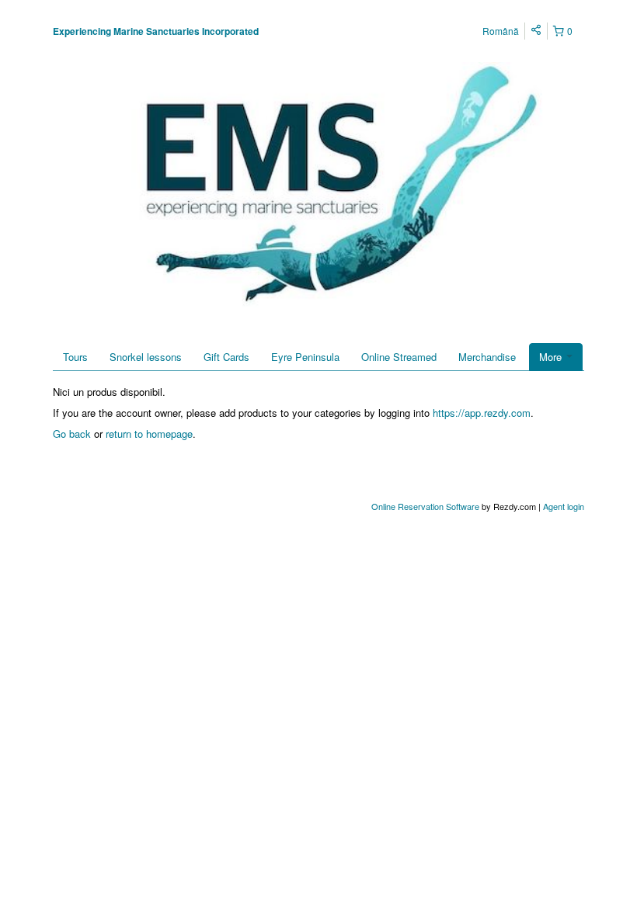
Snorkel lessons (146, 356)
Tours (75, 356)
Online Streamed (399, 356)
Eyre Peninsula (305, 356)
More (552, 356)
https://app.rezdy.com (482, 412)
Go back (72, 433)
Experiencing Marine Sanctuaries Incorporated (156, 31)
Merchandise (487, 356)
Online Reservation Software (425, 506)
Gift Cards (226, 356)
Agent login (563, 506)
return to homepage (149, 433)
